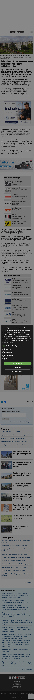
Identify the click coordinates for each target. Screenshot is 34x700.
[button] (17, 372)
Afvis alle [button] (18, 367)
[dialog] (17, 350)
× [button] (30, 327)
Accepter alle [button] (17, 363)
